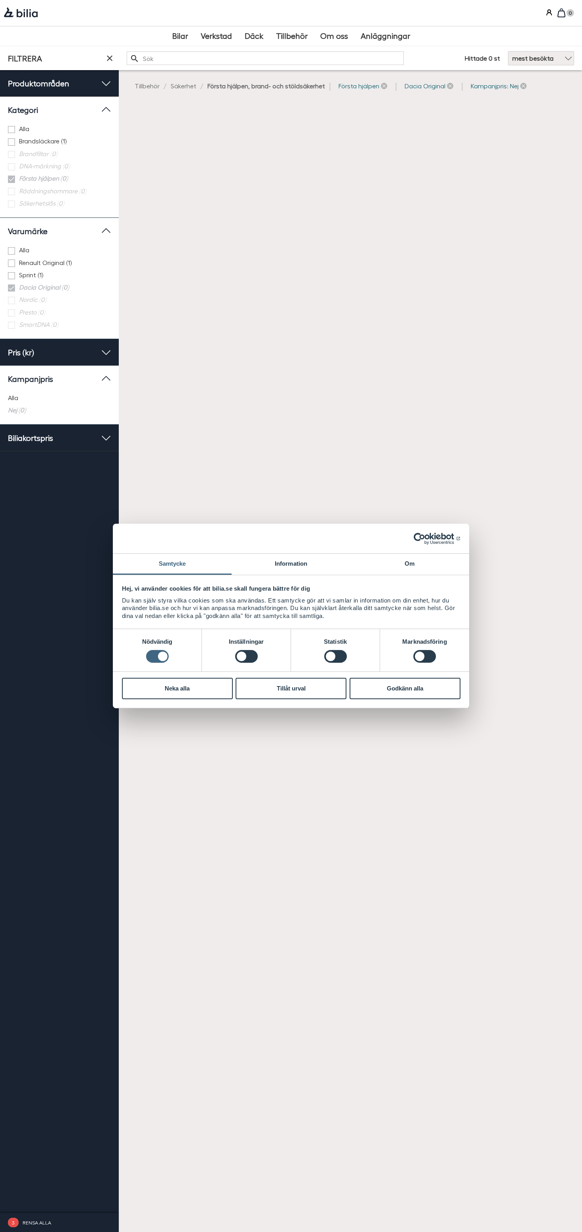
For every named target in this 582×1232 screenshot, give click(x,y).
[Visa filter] (110, 58)
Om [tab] (410, 563)
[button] (363, 86)
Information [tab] (291, 563)
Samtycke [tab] (172, 563)
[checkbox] (59, 129)
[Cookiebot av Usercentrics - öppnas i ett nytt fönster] (425, 538)
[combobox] (265, 58)
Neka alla (177, 688)
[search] (265, 58)
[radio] (59, 398)
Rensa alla (37, 1222)
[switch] (246, 656)
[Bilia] (21, 13)
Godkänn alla (405, 688)
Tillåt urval (291, 688)
